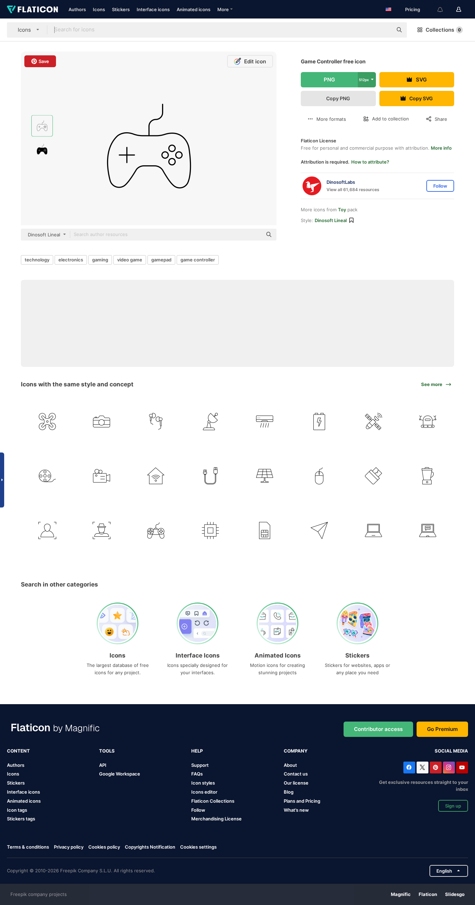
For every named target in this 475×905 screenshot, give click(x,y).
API (102, 765)
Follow (198, 810)
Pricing (412, 9)
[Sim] (265, 530)
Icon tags (17, 810)
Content (18, 751)
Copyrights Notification (150, 847)
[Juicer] (428, 476)
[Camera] (101, 421)
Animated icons (193, 9)
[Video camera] (101, 476)
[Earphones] (156, 421)
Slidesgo (455, 894)
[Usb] (373, 476)
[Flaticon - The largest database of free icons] (32, 9)
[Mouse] (319, 476)
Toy (342, 209)
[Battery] (319, 421)
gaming (100, 259)
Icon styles (203, 783)
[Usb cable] (210, 476)
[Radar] (210, 421)
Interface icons (153, 9)
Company (295, 751)
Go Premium (442, 729)
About (290, 765)
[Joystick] (156, 530)
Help (197, 751)
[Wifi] (156, 476)
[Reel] (47, 476)
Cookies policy (104, 847)
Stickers (121, 9)
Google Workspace (119, 774)
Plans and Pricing (302, 801)
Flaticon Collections (212, 801)
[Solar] (265, 476)
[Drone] (47, 421)
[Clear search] (384, 30)
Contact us (296, 774)
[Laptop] (373, 530)
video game (129, 259)
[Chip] (210, 530)
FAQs (197, 774)
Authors (77, 9)
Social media (451, 751)
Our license (296, 783)
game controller (197, 259)
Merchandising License (216, 818)
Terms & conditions (28, 847)
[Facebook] (409, 767)
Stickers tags (21, 818)
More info (441, 148)
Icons (99, 9)
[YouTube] (462, 767)
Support (200, 765)
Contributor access (378, 729)
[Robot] (428, 421)
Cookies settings (198, 847)
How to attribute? (370, 162)
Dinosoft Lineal (331, 220)
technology (37, 259)
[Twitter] (422, 767)
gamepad (161, 259)
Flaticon (428, 894)
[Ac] (265, 421)
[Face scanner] (47, 530)
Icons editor (204, 792)
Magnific (401, 894)
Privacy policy (68, 847)
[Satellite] (373, 421)
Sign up (453, 806)
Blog (288, 792)
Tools (107, 751)
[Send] (319, 530)
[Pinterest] (436, 767)
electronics (70, 259)
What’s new (296, 810)
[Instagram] (449, 767)
